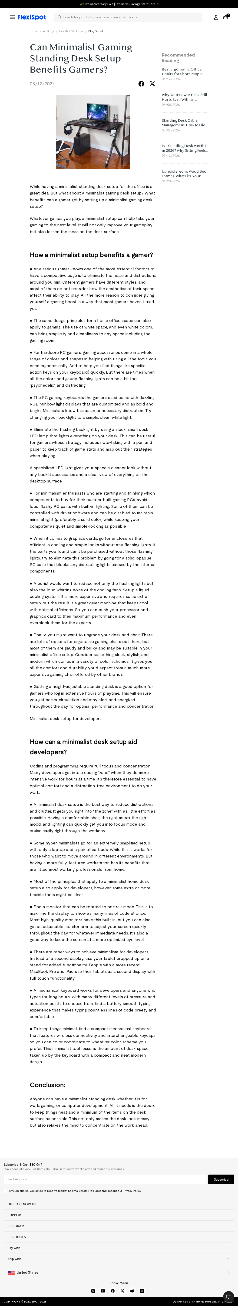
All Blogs (48, 31)
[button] (119, 1204)
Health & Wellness (71, 31)
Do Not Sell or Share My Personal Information (203, 1301)
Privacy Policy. (132, 1190)
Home (34, 31)
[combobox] (131, 17)
